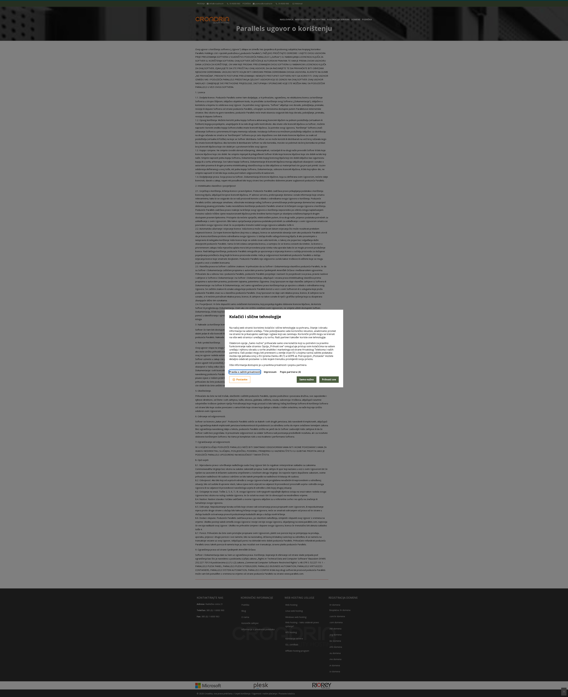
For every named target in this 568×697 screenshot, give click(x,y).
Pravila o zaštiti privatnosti (244, 372)
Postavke (241, 379)
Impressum (270, 372)
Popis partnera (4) (290, 372)
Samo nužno (306, 379)
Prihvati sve (329, 379)
